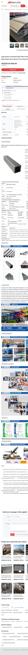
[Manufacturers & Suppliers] (14, 2)
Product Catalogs (19, 607)
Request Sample (21, 72)
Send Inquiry (13, 69)
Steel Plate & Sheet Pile (17, 612)
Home (2, 9)
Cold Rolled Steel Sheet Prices (8, 639)
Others (2, 614)
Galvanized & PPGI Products (7, 612)
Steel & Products (19, 9)
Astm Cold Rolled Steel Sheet (15, 636)
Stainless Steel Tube (18, 627)
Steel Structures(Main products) (7, 610)
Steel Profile (15, 610)
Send (12, 534)
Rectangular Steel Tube (7, 627)
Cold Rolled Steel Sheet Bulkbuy (8, 642)
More (2, 645)
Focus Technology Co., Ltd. (16, 649)
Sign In (3, 100)
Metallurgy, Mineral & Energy (10, 9)
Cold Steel (4, 636)
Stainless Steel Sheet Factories (8, 633)
